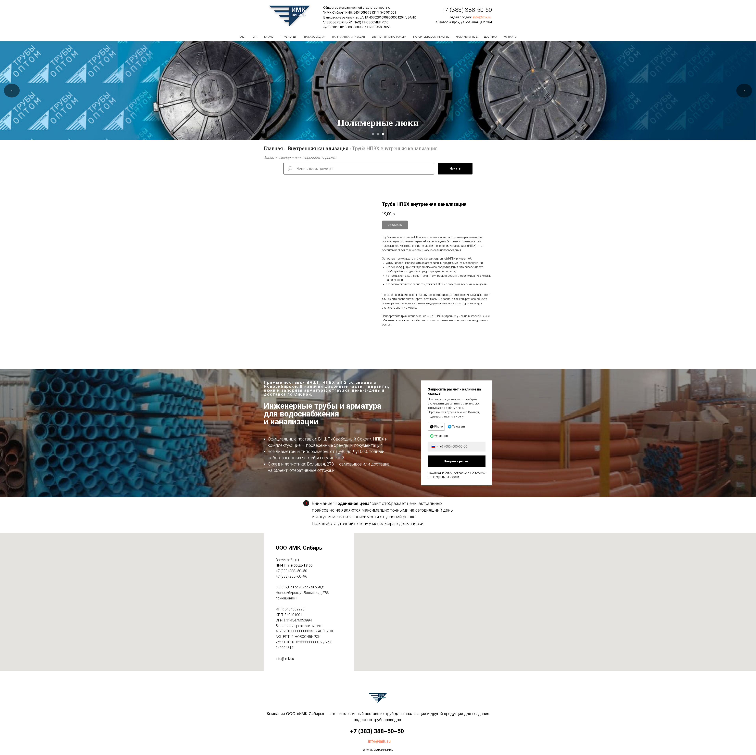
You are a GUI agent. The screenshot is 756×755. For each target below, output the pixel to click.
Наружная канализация (348, 36)
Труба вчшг (289, 36)
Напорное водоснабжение (431, 36)
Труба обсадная (314, 36)
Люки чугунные (466, 36)
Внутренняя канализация (389, 36)
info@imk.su (482, 17)
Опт (255, 36)
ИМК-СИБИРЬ (383, 750)
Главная (273, 148)
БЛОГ (242, 36)
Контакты (510, 36)
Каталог (269, 36)
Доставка (490, 36)
